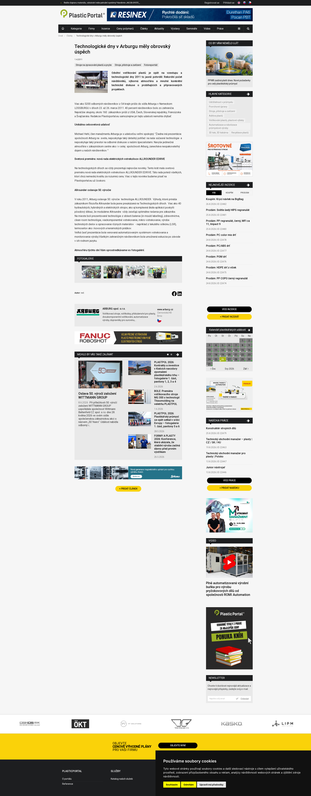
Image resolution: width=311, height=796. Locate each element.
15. (242, 350)
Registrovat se (212, 2)
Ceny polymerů (125, 28)
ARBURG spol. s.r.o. (114, 308)
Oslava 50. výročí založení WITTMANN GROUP (97, 395)
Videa (207, 28)
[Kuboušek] (229, 159)
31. (209, 364)
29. (242, 359)
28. (236, 359)
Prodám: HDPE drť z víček (221, 267)
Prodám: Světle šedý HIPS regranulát (227, 210)
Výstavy (175, 28)
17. (209, 354)
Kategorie (76, 28)
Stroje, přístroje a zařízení (128, 65)
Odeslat (244, 698)
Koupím (229, 193)
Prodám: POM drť (216, 256)
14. (236, 350)
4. (216, 345)
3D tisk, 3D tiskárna (218, 132)
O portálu (67, 779)
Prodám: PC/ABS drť (218, 245)
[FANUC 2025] (128, 339)
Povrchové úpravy (218, 106)
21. (236, 354)
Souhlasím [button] (172, 784)
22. (242, 354)
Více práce (229, 480)
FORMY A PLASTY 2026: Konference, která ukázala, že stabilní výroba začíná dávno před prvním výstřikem (167, 444)
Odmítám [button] (189, 784)
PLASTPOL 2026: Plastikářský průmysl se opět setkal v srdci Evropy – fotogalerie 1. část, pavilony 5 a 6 (166, 420)
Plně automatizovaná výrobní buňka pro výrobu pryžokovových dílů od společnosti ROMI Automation (228, 589)
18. (216, 354)
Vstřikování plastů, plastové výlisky (226, 120)
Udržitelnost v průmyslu (221, 102)
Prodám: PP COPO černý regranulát (227, 278)
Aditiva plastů (216, 115)
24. (209, 359)
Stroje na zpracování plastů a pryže (94, 65)
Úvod (60, 36)
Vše (214, 193)
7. (236, 345)
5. (223, 345)
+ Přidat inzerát (229, 316)
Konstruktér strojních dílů (221, 428)
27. (229, 359)
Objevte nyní (178, 745)
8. (243, 345)
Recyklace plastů (240, 132)
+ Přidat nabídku (229, 488)
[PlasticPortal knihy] (229, 638)
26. (222, 359)
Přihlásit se (228, 2)
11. (216, 350)
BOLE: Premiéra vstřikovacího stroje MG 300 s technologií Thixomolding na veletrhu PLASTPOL (166, 397)
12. (222, 350)
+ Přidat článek (128, 488)
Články (144, 28)
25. (216, 359)
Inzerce (105, 28)
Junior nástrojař (215, 467)
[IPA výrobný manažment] (229, 515)
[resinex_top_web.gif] (180, 15)
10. (209, 350)
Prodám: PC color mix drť (221, 234)
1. (243, 340)
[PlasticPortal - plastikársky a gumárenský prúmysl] (82, 15)
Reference (67, 784)
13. (229, 350)
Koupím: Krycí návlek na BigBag (224, 199)
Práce (220, 28)
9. (249, 345)
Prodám (245, 193)
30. (249, 359)
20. (229, 354)
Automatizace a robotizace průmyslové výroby (223, 126)
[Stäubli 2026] (128, 473)
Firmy (91, 28)
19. (222, 354)
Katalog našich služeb (122, 779)
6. (229, 345)
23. (249, 354)
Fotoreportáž (150, 65)
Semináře (191, 28)
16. (249, 350)
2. (249, 340)
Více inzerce (229, 309)
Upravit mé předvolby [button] (211, 784)
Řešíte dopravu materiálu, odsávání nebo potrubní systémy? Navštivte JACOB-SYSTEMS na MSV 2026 (109, 3)
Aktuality (159, 28)
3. (209, 345)
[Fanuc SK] (229, 395)
